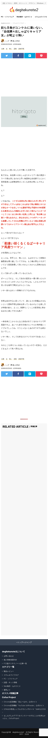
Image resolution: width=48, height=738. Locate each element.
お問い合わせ (9, 656)
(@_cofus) (16, 41)
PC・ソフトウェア (7, 17)
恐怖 (15, 49)
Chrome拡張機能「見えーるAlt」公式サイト (20, 702)
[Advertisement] (24, 77)
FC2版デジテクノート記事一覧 (15, 663)
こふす (7, 41)
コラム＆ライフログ (11, 675)
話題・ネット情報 (10, 682)
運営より (7, 690)
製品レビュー (9, 671)
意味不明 (21, 49)
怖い (10, 49)
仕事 (2, 49)
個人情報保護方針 (10, 660)
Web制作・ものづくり (24, 17)
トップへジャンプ (24, 642)
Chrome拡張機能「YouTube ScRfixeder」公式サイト (24, 705)
